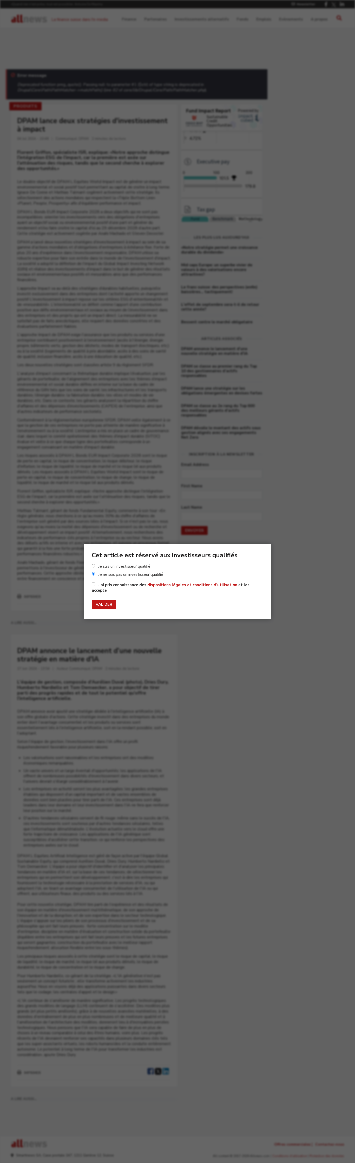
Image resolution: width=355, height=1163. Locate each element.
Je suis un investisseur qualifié (124, 566)
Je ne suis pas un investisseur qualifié (130, 574)
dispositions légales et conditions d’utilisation (192, 584)
